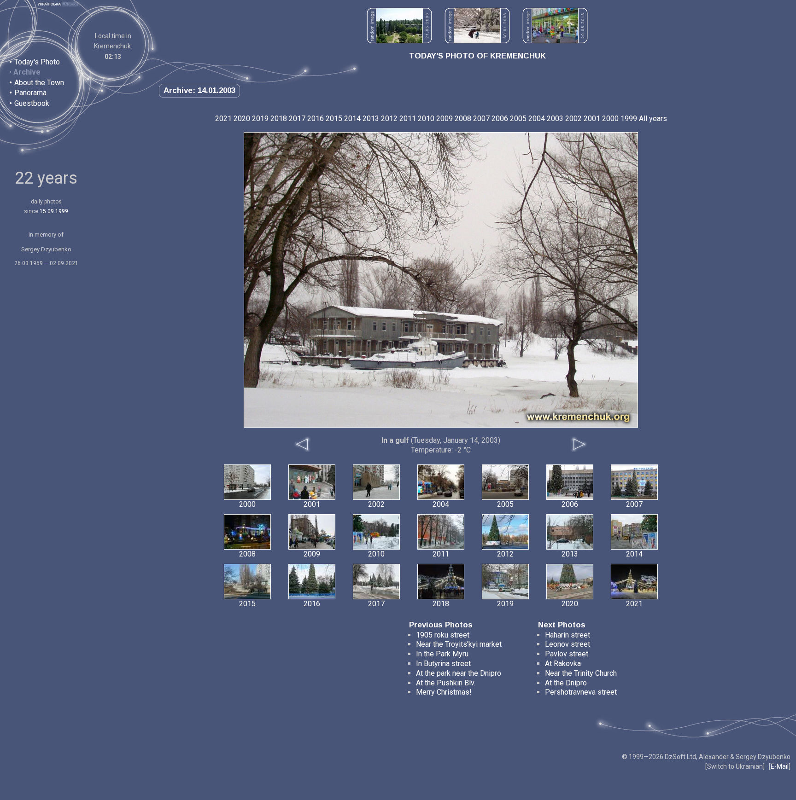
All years (653, 118)
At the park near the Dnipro (458, 673)
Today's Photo (37, 62)
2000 (610, 118)
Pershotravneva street (581, 692)
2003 (555, 118)
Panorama (30, 92)
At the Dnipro (566, 682)
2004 (536, 118)
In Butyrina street (443, 663)
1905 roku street (442, 635)
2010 (426, 118)
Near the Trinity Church (581, 673)
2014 (352, 118)
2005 (518, 118)
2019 (260, 118)
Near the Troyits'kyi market (459, 644)
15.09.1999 (54, 211)
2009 (444, 118)
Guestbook (31, 103)
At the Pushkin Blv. (445, 682)
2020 (242, 118)
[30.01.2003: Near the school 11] (477, 40)
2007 (481, 118)
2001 (592, 118)
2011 (407, 118)
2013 (371, 118)
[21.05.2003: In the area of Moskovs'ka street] (399, 40)
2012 (389, 118)
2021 (223, 118)
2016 (315, 118)
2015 (334, 118)
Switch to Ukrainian (735, 766)
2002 (573, 118)
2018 (278, 118)
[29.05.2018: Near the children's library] (555, 40)
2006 (500, 118)
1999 (628, 118)
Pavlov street (566, 653)
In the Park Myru (442, 653)
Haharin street (567, 635)
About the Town (39, 82)
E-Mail (780, 766)
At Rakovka (563, 663)
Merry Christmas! (444, 692)
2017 (297, 118)
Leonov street (567, 644)
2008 (463, 118)
